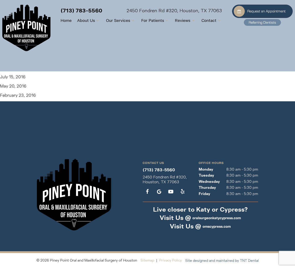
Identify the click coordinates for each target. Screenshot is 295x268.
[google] (159, 192)
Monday (206, 169)
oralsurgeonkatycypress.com (216, 218)
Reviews (182, 20)
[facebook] (147, 192)
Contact (208, 20)
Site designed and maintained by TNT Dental (222, 260)
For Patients (152, 20)
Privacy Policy (170, 260)
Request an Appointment (266, 11)
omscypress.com (217, 226)
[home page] (26, 28)
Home (66, 20)
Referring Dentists (262, 22)
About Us (86, 20)
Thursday (207, 187)
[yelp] (182, 192)
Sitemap (147, 260)
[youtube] (170, 192)
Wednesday (209, 181)
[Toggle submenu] (97, 21)
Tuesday (206, 175)
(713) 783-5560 (81, 10)
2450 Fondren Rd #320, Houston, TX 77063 (174, 11)
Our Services (118, 20)
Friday (204, 194)
